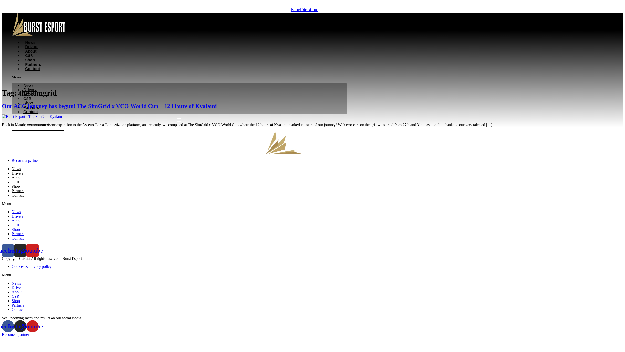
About (31, 51)
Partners (33, 64)
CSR (29, 56)
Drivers (31, 47)
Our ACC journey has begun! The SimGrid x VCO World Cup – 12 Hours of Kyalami (109, 106)
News (30, 42)
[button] (179, 77)
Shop (30, 60)
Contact (32, 69)
